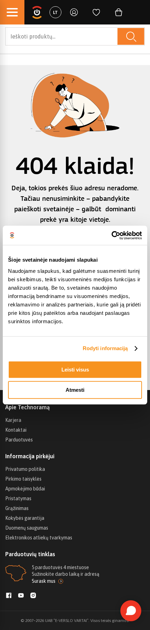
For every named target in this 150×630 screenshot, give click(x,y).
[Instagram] (33, 596)
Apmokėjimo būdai (25, 488)
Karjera (13, 420)
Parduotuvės (19, 440)
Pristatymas (18, 498)
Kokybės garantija (24, 518)
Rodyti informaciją (105, 348)
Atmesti (75, 390)
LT (55, 12)
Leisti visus (75, 370)
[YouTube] (20, 596)
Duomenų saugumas (26, 528)
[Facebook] (8, 596)
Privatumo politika (25, 469)
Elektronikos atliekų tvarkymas (38, 537)
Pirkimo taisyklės (23, 479)
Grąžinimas (17, 508)
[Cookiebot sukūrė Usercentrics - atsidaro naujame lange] (111, 235)
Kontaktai (16, 430)
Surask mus (43, 581)
